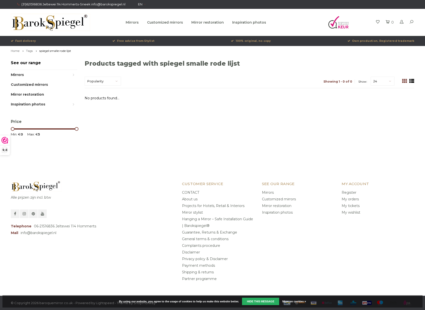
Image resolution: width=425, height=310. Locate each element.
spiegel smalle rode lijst (55, 51)
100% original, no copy (253, 41)
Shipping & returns (198, 272)
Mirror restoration (207, 22)
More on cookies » (294, 301)
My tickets (351, 206)
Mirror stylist (192, 212)
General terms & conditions (205, 239)
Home (15, 51)
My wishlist (351, 212)
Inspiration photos (249, 22)
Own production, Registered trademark (383, 41)
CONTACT (190, 192)
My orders (350, 199)
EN (140, 4)
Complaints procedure (201, 245)
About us (189, 199)
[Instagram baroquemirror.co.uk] (24, 213)
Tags (29, 51)
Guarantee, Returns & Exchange (209, 232)
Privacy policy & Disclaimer (205, 259)
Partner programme (199, 279)
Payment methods (198, 265)
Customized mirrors (165, 22)
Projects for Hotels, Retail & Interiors (213, 206)
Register (349, 192)
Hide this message (260, 301)
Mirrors (132, 22)
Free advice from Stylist (135, 41)
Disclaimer (191, 252)
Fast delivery (25, 41)
